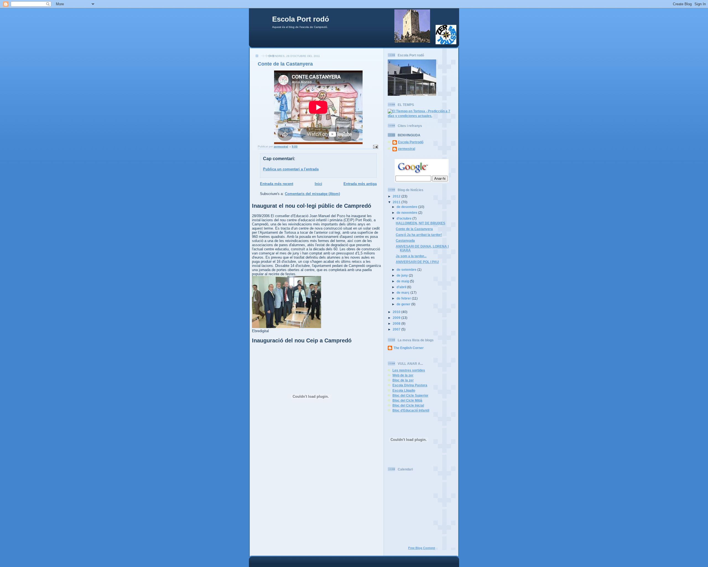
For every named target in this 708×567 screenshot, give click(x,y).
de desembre (407, 207)
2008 (397, 323)
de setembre (407, 269)
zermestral (406, 148)
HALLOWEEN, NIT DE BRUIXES (420, 223)
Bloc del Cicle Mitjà (407, 400)
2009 (397, 317)
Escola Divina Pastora (409, 385)
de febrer (404, 298)
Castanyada (405, 240)
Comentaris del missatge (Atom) (312, 194)
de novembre (407, 212)
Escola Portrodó (410, 142)
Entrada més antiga (360, 184)
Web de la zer (402, 375)
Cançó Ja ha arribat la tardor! (419, 234)
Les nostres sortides (408, 370)
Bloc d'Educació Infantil (410, 410)
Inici (318, 184)
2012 (397, 196)
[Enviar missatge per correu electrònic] (375, 146)
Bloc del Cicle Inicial (408, 405)
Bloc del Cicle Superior (410, 395)
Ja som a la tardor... (411, 256)
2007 (397, 329)
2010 (397, 312)
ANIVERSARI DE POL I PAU (417, 262)
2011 (397, 202)
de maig (403, 281)
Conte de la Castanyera (414, 229)
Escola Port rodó (300, 19)
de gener (404, 304)
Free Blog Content (421, 548)
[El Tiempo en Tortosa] (421, 116)
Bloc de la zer (403, 380)
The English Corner (409, 348)
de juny (403, 275)
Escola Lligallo (403, 390)
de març (403, 292)
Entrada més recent (276, 184)
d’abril (402, 287)
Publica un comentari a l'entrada (291, 169)
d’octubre (404, 218)
